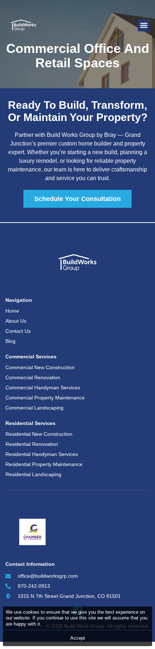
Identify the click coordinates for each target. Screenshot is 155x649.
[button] (144, 25)
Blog (10, 341)
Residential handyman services (41, 454)
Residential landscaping (33, 474)
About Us (15, 321)
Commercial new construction (40, 367)
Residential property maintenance (44, 464)
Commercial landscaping (34, 408)
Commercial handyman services (42, 387)
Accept (77, 638)
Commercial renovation (32, 377)
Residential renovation (31, 444)
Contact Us (18, 331)
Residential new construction (38, 434)
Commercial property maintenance (45, 397)
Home (12, 311)
